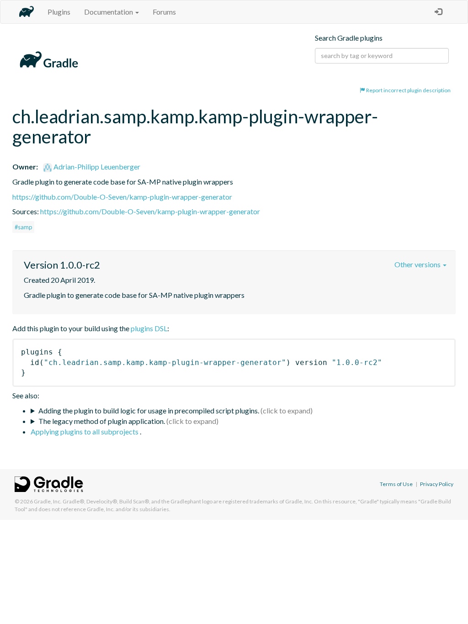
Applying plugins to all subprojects (85, 431)
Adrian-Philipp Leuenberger (96, 166)
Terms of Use (396, 484)
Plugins (59, 11)
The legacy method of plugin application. (101, 421)
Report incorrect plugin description (408, 90)
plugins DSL (149, 328)
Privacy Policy (436, 484)
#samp (23, 227)
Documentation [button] (109, 11)
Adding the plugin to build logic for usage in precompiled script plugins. (148, 410)
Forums (164, 11)
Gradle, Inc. (48, 501)
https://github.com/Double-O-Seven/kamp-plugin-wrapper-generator (122, 196)
